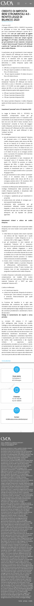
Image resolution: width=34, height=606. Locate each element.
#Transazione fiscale (23, 576)
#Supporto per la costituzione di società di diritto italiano (14, 537)
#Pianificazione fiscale (6, 463)
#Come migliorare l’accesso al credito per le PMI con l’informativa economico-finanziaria (14, 543)
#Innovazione (22, 450)
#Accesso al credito (15, 541)
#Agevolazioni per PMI (19, 587)
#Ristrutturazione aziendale (8, 460)
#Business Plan (29, 454)
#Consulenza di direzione (19, 480)
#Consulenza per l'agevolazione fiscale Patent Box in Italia (17, 567)
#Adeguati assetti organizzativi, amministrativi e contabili (14, 468)
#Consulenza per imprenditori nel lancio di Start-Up (14, 532)
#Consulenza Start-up (19, 451)
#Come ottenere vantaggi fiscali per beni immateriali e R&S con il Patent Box (16, 572)
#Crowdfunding (10, 454)
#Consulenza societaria (23, 478)
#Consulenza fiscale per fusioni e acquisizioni (17, 492)
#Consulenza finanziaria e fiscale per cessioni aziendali (15, 471)
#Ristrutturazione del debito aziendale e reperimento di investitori (15, 487)
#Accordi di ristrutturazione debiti (9, 576)
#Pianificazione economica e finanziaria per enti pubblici (15, 510)
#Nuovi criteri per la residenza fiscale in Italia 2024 (18, 579)
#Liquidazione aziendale (7, 494)
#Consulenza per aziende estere (25, 533)
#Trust (14, 597)
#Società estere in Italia (19, 535)
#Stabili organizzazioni (7, 535)
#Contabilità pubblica (25, 456)
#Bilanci (23, 454)
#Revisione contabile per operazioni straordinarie (13, 504)
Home (20, 601)
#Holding (28, 597)
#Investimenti (16, 456)
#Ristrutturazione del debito (22, 460)
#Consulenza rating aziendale (8, 457)
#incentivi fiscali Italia (6, 594)
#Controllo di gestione (7, 456)
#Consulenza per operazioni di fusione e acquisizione (15, 488)
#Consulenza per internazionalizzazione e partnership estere (17, 496)
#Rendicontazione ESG (13, 582)
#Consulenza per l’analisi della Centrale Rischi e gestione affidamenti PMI (16, 555)
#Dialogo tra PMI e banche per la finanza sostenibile (19, 585)
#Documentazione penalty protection (16, 567)
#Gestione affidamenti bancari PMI (22, 553)
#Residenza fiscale (6, 577)
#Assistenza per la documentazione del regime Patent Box (16, 570)
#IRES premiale (24, 591)
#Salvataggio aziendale (20, 459)
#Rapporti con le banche (26, 541)
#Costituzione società (19, 596)
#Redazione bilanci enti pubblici (24, 507)
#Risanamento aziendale (7, 459)
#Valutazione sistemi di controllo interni (17, 500)
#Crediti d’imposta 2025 (18, 590)
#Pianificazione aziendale (17, 483)
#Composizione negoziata (22, 574)
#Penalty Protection (21, 477)
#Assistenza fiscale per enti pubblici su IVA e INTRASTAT (15, 509)
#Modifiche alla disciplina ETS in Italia (14, 474)
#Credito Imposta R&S (18, 463)
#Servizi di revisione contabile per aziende (20, 503)
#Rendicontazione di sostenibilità (9, 468)
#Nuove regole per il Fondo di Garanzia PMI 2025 (17, 587)
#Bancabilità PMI (5, 541)
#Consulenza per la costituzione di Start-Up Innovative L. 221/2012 (17, 494)
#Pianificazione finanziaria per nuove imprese (15, 530)
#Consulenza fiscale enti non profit (10, 512)
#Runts (3, 474)
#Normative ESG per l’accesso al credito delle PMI (15, 583)
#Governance (8, 597)
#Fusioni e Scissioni (14, 462)
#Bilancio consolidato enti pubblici (20, 506)
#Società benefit (18, 466)
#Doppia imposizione (16, 577)
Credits (30, 601)
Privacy (25, 601)
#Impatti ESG (25, 466)
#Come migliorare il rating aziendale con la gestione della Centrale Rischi (17, 557)
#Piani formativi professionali (17, 527)
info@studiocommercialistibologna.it (17, 419)
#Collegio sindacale (21, 453)
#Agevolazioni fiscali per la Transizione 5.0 (12, 471)
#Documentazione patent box (9, 478)
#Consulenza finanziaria (7, 480)
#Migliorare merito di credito (8, 555)
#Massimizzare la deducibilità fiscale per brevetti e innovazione (17, 569)
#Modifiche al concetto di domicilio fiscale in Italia (14, 581)
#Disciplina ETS (26, 472)
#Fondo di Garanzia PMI (7, 587)
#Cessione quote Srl (18, 494)
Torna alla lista (6, 361)
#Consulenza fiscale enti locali (9, 507)
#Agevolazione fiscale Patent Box (13, 565)
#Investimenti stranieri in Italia (9, 533)
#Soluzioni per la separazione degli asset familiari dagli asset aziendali (16, 523)
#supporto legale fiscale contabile (20, 594)
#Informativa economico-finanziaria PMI (21, 539)
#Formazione (28, 451)
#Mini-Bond (18, 454)
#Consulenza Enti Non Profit (8, 453)
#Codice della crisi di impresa (8, 574)
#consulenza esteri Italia (7, 596)
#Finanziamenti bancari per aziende (10, 450)
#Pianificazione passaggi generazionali (17, 518)
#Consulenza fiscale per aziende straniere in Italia (16, 535)
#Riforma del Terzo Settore (14, 465)
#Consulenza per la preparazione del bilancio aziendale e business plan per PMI (16, 545)
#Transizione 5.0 (11, 477)
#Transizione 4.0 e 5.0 (14, 591)
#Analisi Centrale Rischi (22, 457)
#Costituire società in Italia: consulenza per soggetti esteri (15, 593)
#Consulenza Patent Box (7, 451)
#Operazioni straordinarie (25, 462)
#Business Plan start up (13, 485)
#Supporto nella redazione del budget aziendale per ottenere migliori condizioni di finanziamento (16, 549)
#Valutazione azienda (26, 469)
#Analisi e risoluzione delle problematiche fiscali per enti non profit (13, 516)
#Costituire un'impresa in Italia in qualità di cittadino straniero (16, 448)
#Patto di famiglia (21, 597)
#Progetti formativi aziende (12, 526)
